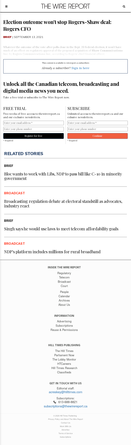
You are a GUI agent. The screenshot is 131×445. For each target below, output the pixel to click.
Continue (97, 136)
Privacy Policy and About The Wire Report (65, 419)
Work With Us (65, 426)
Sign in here (80, 68)
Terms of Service (66, 433)
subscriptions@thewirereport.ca (65, 406)
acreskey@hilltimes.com (65, 392)
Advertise (65, 429)
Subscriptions (65, 436)
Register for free (33, 136)
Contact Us (65, 422)
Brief (7, 37)
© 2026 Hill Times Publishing (65, 415)
